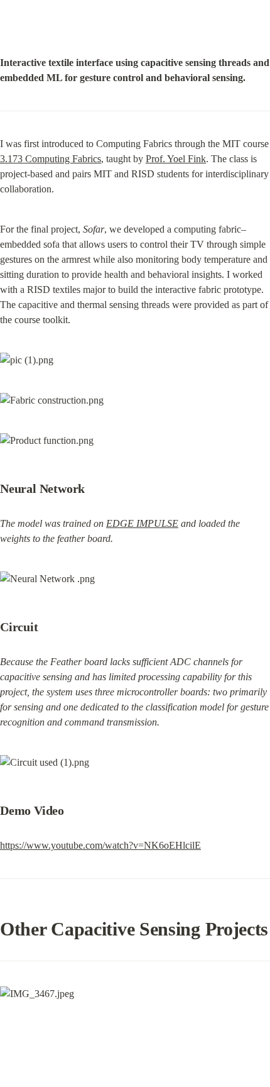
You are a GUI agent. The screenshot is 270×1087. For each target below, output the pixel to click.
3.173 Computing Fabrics (50, 158)
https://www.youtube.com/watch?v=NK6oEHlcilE (100, 845)
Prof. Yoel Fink (176, 158)
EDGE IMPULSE (142, 523)
